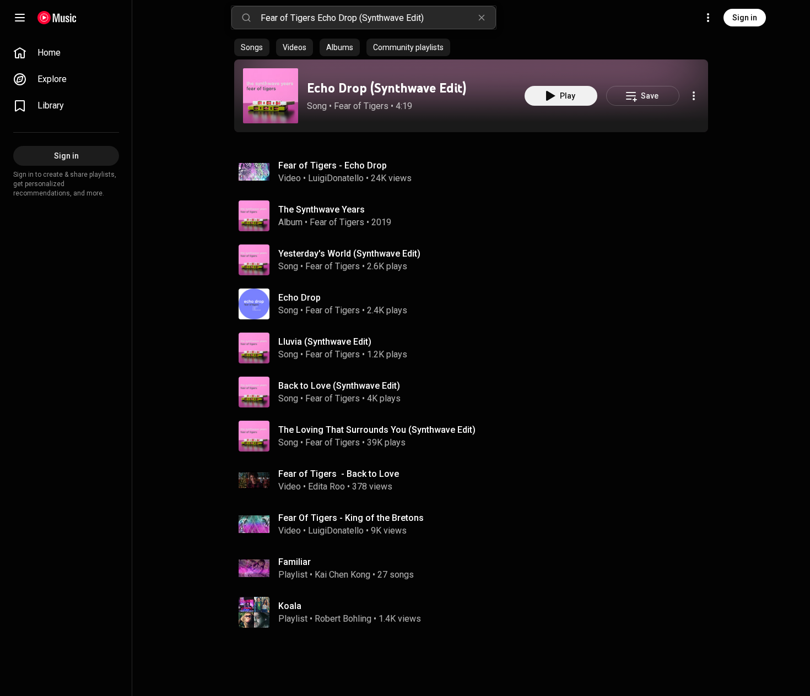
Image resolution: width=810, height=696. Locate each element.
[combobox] (378, 18)
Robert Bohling (343, 618)
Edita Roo (326, 486)
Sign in (744, 17)
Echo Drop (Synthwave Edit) (386, 88)
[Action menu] (694, 96)
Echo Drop (299, 297)
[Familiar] (475, 568)
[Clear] (481, 17)
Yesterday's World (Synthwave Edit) (349, 253)
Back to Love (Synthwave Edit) (339, 385)
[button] (270, 95)
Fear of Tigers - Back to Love (338, 474)
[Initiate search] (246, 17)
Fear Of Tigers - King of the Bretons (351, 518)
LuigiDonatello (336, 178)
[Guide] (19, 17)
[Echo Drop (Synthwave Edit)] (270, 95)
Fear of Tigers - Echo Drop (332, 165)
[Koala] (475, 612)
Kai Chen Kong (342, 574)
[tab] (251, 47)
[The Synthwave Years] (475, 216)
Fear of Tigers (361, 106)
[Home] (57, 17)
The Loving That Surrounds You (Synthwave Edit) (377, 430)
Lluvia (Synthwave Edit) (324, 341)
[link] (66, 53)
